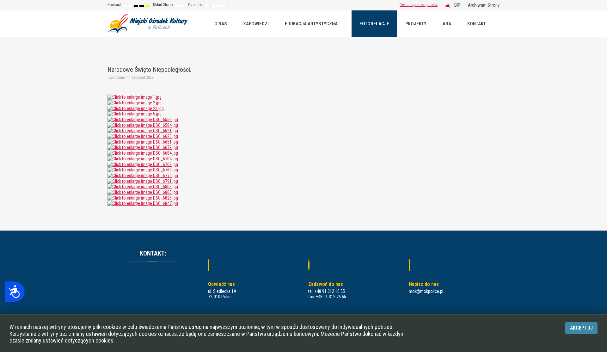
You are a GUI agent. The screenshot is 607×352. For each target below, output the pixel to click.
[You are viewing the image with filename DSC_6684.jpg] (142, 152)
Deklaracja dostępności (419, 4)
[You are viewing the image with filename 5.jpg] (134, 113)
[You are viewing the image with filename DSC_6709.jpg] (142, 164)
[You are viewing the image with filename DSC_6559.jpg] (142, 119)
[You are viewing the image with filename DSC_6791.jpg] (142, 180)
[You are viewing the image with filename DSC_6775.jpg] (142, 175)
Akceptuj (581, 328)
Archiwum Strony (484, 5)
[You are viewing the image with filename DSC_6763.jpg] (142, 169)
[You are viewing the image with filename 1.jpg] (134, 96)
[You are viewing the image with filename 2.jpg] (134, 102)
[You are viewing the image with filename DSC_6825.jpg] (142, 197)
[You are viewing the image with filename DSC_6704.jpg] (142, 158)
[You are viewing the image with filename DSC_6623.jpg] (142, 136)
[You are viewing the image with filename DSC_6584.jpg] (142, 124)
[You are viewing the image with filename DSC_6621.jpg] (142, 130)
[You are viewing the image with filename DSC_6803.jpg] (142, 186)
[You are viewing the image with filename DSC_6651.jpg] (142, 141)
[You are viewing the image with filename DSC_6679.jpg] (142, 147)
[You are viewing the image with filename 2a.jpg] (135, 108)
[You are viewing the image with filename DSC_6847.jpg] (142, 203)
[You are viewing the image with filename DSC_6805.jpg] (142, 192)
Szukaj (386, 5)
